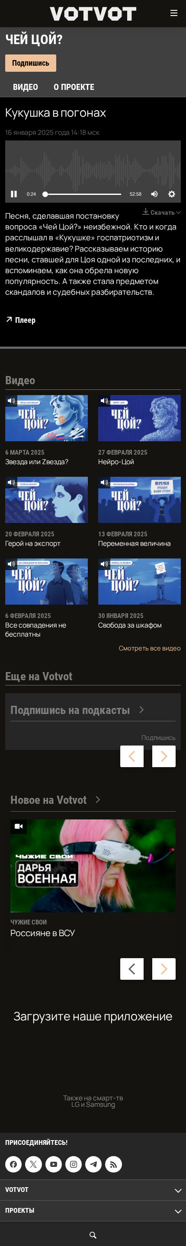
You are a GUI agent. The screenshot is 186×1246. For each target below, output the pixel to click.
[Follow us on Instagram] (73, 1164)
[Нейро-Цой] (139, 418)
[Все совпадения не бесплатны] (46, 581)
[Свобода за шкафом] (139, 581)
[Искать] (93, 1235)
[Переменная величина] (139, 500)
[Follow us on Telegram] (93, 1164)
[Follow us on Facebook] (13, 1164)
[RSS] (113, 1164)
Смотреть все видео (150, 648)
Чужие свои (28, 922)
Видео (25, 87)
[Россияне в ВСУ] (93, 865)
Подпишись (158, 737)
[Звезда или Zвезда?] (46, 418)
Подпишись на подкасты (70, 710)
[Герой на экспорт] (46, 500)
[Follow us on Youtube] (53, 1164)
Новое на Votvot (48, 800)
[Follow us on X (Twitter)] (33, 1164)
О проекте (74, 87)
